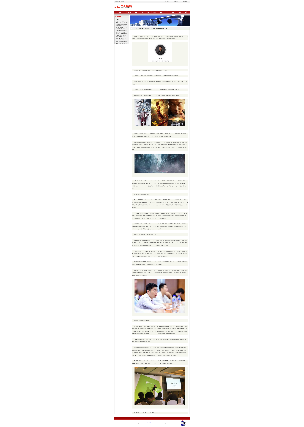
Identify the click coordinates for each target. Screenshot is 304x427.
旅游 (180, 12)
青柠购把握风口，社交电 (121, 27)
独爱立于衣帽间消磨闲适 (121, 35)
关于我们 (167, 1)
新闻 (129, 12)
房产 (173, 12)
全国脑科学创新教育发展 (121, 25)
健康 (161, 12)
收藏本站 (185, 1)
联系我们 (176, 1)
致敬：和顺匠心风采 (120, 36)
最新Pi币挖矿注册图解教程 (121, 43)
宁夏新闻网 (149, 423)
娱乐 (155, 12)
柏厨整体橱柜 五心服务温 (121, 24)
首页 (120, 12)
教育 (186, 12)
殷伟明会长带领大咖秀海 (121, 32)
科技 (142, 12)
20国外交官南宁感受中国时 (121, 30)
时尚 (148, 12)
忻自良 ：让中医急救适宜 (121, 33)
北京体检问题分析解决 (121, 28)
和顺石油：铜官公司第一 (121, 38)
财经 (136, 12)
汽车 (167, 12)
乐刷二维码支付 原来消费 (121, 41)
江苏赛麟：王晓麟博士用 (121, 21)
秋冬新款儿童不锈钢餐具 (121, 40)
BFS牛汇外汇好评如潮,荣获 (122, 22)
